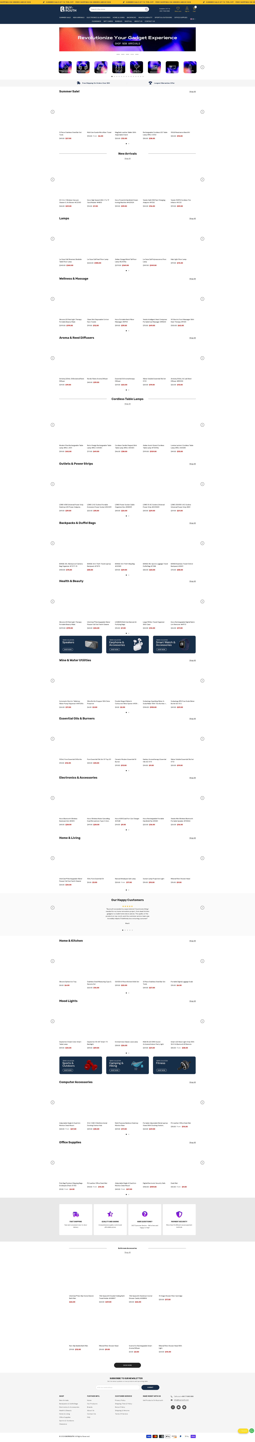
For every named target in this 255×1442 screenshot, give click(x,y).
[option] (127, 42)
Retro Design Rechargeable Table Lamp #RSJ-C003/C (99, 446)
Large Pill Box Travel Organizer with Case (154, 623)
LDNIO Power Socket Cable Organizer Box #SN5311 (124, 506)
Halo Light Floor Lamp (178, 259)
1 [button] (111, 76)
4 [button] (119, 76)
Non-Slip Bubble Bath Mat (78, 1346)
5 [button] (121, 76)
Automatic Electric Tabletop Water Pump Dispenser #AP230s (71, 702)
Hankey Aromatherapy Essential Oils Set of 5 (154, 760)
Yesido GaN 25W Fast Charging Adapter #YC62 (154, 201)
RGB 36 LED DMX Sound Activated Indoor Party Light (153, 1043)
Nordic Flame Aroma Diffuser (97, 379)
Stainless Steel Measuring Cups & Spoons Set (99, 983)
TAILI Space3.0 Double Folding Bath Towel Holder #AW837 (112, 1297)
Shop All (192, 91)
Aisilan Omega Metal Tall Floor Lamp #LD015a (126, 260)
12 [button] (138, 76)
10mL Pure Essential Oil (95, 879)
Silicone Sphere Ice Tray (67, 982)
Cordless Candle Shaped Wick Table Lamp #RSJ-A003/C (126, 446)
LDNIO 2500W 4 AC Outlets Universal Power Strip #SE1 (181, 506)
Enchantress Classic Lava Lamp (126, 1042)
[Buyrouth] (65, 67)
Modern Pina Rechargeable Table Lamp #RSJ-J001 (71, 446)
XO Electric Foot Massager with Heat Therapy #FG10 (182, 320)
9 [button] (131, 76)
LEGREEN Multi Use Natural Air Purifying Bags (126, 623)
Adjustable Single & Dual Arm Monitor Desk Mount (69, 1124)
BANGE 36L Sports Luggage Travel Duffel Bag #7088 (155, 565)
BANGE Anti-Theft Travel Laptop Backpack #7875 (99, 565)
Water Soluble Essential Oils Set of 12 (154, 380)
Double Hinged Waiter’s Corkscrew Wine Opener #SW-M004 (126, 702)
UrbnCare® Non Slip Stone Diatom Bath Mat (81, 1297)
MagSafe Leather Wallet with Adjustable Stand (125, 133)
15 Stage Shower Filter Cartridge (170, 1296)
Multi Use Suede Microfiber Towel (99, 132)
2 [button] (114, 76)
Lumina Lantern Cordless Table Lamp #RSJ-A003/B (182, 446)
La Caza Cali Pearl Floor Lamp (97, 259)
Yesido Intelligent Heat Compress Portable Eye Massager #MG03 (155, 320)
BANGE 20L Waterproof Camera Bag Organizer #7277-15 (71, 565)
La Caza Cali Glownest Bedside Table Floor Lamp (70, 260)
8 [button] (128, 76)
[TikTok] (184, 1407)
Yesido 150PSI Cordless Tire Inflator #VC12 (181, 201)
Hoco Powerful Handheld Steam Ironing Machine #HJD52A (126, 201)
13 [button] (140, 76)
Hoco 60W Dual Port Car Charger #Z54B (127, 820)
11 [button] (135, 76)
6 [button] (123, 76)
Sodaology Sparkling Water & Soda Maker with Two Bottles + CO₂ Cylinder (154, 702)
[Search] (119, 9)
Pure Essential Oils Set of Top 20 (99, 759)
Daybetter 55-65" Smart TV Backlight (97, 1043)
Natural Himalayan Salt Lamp (125, 879)
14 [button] (143, 76)
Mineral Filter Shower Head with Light (170, 1347)
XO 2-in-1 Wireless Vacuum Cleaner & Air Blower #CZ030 (70, 201)
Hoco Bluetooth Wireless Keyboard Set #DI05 (68, 820)
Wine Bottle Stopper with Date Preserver (98, 702)
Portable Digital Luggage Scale (182, 982)
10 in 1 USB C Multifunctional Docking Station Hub (97, 1124)
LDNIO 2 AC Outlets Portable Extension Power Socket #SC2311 (99, 506)
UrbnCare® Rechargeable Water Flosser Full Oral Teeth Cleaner (98, 623)
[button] (74, 42)
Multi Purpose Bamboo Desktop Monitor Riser (126, 1124)
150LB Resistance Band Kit (180, 132)
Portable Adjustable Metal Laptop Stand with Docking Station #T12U (155, 1124)
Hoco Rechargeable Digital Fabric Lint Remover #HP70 (183, 623)
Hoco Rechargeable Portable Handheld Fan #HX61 (153, 820)
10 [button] (133, 76)
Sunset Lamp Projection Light (153, 879)
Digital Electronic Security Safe (154, 1183)
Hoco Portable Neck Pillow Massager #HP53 (124, 320)
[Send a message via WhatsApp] (251, 1430)
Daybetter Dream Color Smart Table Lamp (70, 1043)
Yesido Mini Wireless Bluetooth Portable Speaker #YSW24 (182, 820)
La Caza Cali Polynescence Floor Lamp (154, 260)
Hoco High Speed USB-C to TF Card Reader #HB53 (98, 201)
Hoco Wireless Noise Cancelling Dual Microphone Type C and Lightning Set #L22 (98, 820)
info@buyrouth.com (181, 1400)
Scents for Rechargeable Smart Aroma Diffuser (140, 1347)
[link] (93, 83)
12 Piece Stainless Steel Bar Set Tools (70, 133)
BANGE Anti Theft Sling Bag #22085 (125, 565)
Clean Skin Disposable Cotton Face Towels (98, 320)
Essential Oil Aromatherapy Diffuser (125, 380)
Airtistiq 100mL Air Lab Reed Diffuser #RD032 (181, 380)
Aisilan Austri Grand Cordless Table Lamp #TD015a (153, 446)
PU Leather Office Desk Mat (181, 1123)
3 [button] (116, 76)
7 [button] (126, 76)
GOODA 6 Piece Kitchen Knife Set (127, 982)
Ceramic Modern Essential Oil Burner (125, 760)
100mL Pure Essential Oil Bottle (70, 759)
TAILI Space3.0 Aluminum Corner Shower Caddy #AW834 (140, 1297)
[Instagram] (179, 1407)
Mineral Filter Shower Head (180, 879)
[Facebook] (173, 1407)
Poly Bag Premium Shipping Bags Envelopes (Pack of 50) (70, 1184)
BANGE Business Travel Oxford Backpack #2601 (182, 565)
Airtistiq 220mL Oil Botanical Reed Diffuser (71, 380)
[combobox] (116, 9)
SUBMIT (150, 1387)
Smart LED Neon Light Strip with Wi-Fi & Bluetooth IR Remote (182, 1043)
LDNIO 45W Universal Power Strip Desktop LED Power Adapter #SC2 (71, 506)
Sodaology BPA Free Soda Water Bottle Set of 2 (183, 702)
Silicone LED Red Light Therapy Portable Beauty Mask (70, 320)
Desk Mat (174, 1183)
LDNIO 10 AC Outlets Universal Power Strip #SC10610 (154, 506)
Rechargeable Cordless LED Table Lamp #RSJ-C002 (155, 133)
